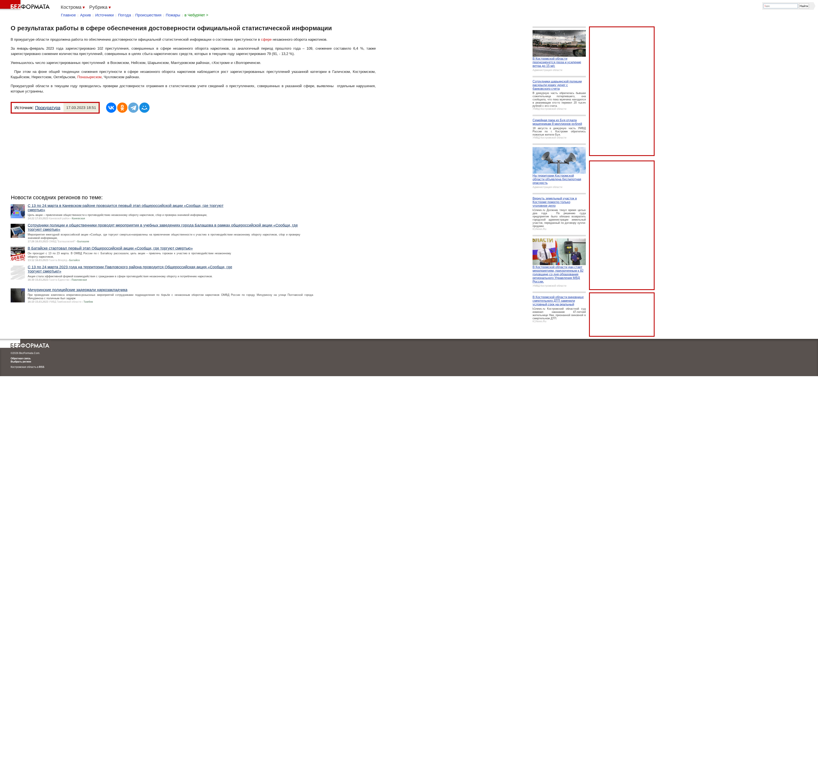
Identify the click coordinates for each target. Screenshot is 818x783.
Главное (68, 15)
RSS (41, 366)
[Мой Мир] (144, 108)
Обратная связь (21, 358)
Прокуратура (47, 107)
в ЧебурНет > (196, 15)
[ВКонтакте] (111, 108)
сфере (266, 40)
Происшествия (148, 15)
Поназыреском (89, 77)
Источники (104, 15)
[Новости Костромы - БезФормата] (25, 5)
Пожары (173, 15)
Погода (124, 15)
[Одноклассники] (122, 108)
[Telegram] (133, 108)
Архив (85, 15)
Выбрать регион (21, 361)
